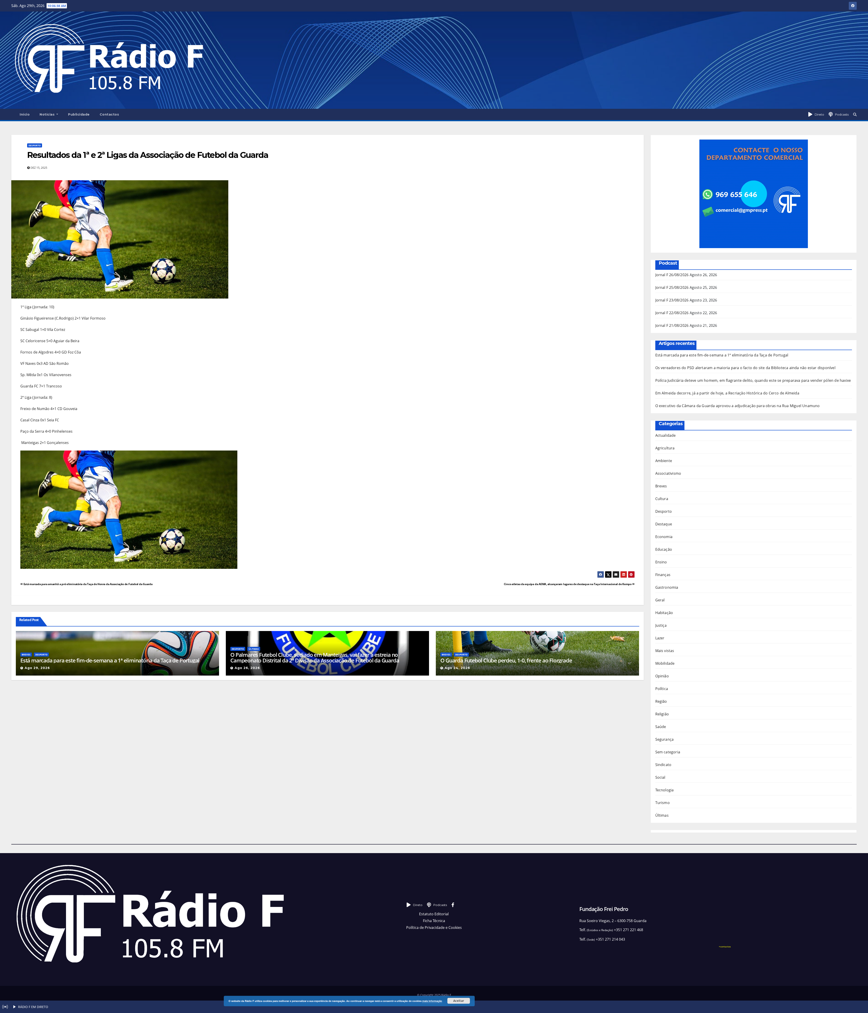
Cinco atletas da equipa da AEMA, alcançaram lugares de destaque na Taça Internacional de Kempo (568, 584)
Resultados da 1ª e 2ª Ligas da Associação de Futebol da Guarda (147, 155)
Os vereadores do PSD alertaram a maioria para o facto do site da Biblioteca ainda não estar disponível (745, 367)
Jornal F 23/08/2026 (672, 300)
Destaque (663, 524)
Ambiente (663, 460)
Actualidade (665, 435)
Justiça (661, 625)
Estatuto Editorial (434, 913)
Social (660, 777)
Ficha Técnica (434, 920)
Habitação (664, 612)
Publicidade (79, 114)
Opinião (662, 676)
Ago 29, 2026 (37, 668)
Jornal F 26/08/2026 (672, 274)
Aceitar (458, 1001)
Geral (660, 600)
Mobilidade (665, 663)
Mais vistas (664, 650)
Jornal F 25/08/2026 (672, 287)
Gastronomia (666, 587)
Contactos (109, 114)
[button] (855, 114)
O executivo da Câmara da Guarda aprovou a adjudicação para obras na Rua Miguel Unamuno (737, 405)
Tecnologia (664, 790)
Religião (662, 714)
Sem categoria (667, 752)
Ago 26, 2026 (247, 668)
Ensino (661, 562)
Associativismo (668, 473)
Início (25, 114)
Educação (663, 549)
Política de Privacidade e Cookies (434, 927)
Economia (664, 536)
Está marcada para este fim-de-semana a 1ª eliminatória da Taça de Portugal (109, 660)
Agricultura (665, 448)
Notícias (48, 114)
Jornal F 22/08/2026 (672, 312)
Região (661, 701)
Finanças (663, 574)
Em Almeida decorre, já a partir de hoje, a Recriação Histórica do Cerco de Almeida (727, 393)
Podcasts (842, 114)
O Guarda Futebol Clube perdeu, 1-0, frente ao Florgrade (506, 660)
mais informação (432, 1001)
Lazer (660, 638)
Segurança (664, 739)
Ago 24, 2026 (457, 668)
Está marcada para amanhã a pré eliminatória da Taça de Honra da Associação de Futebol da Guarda (88, 584)
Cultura (661, 498)
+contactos (725, 946)
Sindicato (663, 764)
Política (661, 688)
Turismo (662, 802)
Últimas (254, 648)
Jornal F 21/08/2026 (672, 325)
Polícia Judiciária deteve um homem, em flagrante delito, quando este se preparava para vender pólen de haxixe (753, 380)
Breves (26, 654)
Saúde (660, 726)
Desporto (34, 145)
